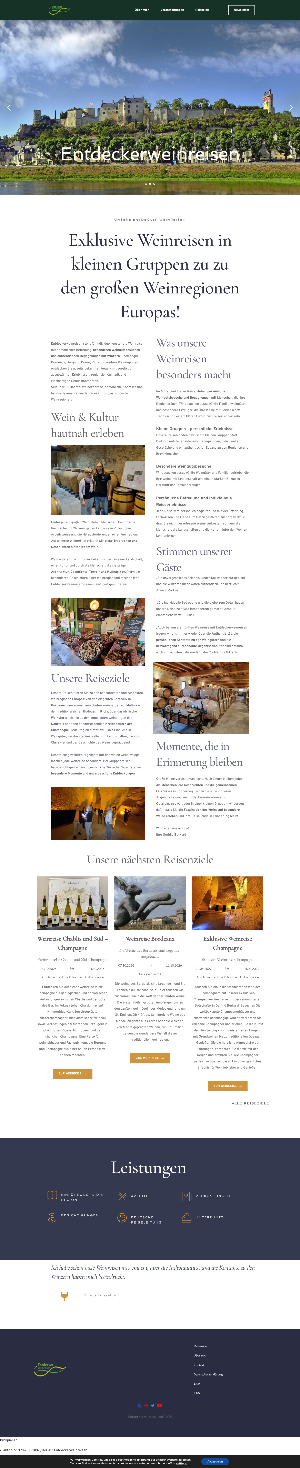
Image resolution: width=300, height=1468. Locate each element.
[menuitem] (142, 10)
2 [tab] (150, 184)
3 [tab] (154, 184)
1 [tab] (146, 184)
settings (181, 1463)
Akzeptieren (215, 1462)
